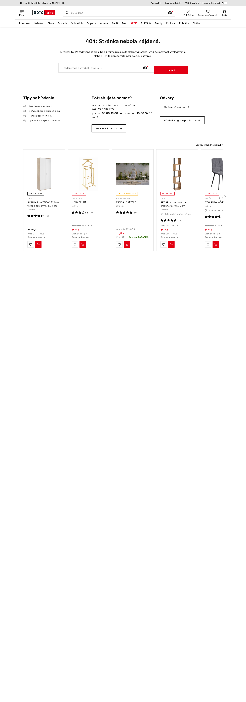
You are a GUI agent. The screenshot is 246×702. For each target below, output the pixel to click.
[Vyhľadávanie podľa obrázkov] (170, 13)
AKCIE (134, 23)
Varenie (104, 23)
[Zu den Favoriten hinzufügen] (30, 244)
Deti (124, 23)
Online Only (77, 23)
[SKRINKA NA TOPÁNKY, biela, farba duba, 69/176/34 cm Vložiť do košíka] (38, 244)
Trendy (158, 23)
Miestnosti (24, 23)
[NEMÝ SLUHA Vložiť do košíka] (82, 244)
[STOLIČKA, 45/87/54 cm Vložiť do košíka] (216, 244)
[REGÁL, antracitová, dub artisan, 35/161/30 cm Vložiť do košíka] (171, 244)
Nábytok (39, 23)
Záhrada (62, 23)
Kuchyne (170, 23)
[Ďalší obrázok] (222, 198)
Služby (196, 23)
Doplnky (91, 23)
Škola (51, 23)
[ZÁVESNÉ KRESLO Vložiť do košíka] (127, 244)
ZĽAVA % (146, 23)
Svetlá (115, 23)
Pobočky (184, 23)
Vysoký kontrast (212, 3)
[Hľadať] (67, 13)
